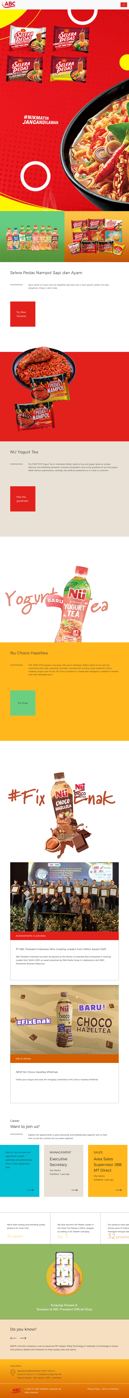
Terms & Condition (110, 1389)
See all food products (96, 243)
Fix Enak (23, 702)
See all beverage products (32, 243)
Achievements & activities (31, 935)
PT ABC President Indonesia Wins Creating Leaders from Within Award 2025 (61, 949)
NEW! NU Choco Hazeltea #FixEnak (37, 1072)
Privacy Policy (93, 1389)
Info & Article (23, 1058)
